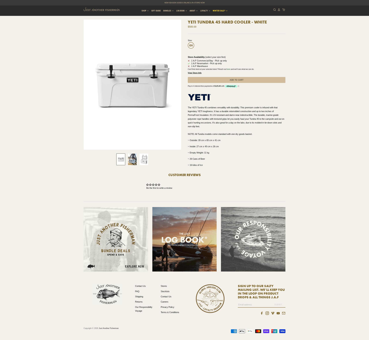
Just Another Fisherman (109, 328)
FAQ (137, 291)
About (193, 11)
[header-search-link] (274, 9)
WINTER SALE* (219, 11)
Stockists (165, 291)
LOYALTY (204, 11)
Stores (164, 286)
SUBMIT (278, 305)
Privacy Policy (167, 307)
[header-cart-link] (282, 9)
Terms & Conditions (170, 312)
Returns (139, 301)
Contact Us (140, 286)
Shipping (139, 296)
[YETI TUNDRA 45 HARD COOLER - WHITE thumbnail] (120, 159)
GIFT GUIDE (156, 11)
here (228, 69)
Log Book (180, 11)
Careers (164, 301)
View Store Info (195, 73)
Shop (144, 11)
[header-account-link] (278, 9)
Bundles (167, 11)
